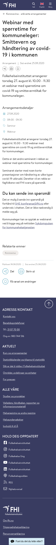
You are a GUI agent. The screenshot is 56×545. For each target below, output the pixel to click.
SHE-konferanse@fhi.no (29, 203)
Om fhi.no (8, 520)
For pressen (9, 379)
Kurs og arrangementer (15, 353)
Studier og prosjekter (14, 396)
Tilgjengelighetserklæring (16, 527)
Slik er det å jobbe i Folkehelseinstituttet (24, 366)
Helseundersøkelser (13, 419)
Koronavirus (10, 252)
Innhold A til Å (10, 426)
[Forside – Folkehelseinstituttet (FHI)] (9, 5)
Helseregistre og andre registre (19, 413)
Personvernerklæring (14, 533)
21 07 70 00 (13, 329)
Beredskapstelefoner (13, 323)
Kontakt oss (9, 316)
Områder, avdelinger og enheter (19, 372)
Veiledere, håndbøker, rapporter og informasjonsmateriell (21, 404)
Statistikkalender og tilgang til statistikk (24, 359)
